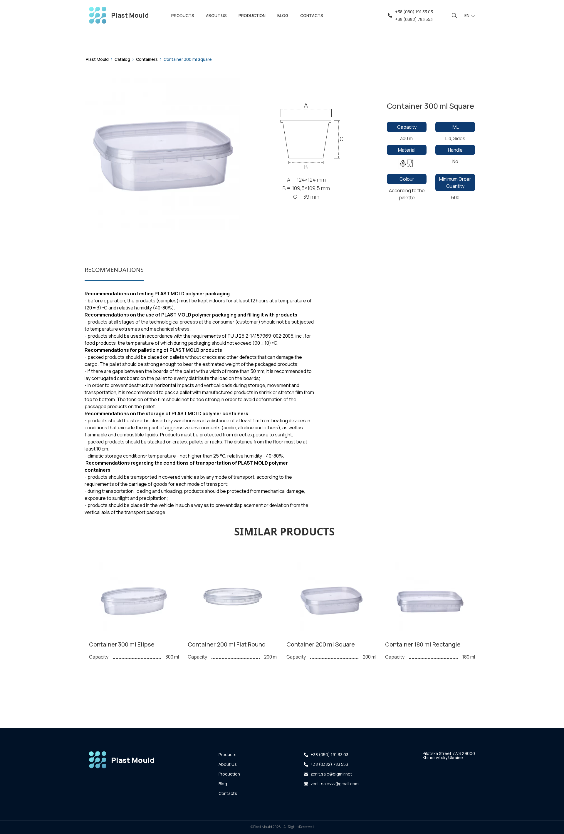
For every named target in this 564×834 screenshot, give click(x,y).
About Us (228, 764)
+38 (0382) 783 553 (414, 19)
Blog (223, 783)
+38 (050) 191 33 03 (414, 11)
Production (229, 774)
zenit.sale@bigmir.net (331, 774)
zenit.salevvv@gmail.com (334, 783)
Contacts (228, 793)
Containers (147, 59)
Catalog (122, 59)
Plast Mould (97, 59)
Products (227, 754)
